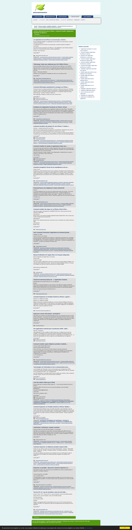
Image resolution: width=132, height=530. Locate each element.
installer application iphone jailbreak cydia (64, 80)
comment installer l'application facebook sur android (51, 182)
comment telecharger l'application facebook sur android (88, 66)
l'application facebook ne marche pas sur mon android (54, 206)
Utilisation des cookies (68, 521)
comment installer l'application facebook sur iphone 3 (43, 81)
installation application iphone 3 (88, 88)
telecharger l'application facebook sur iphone (58, 102)
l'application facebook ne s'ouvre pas (60, 121)
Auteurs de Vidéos (54, 19)
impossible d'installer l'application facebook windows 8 (49, 161)
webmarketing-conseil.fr (41, 246)
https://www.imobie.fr (40, 138)
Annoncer (77, 19)
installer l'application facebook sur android (56, 183)
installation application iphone (88, 90)
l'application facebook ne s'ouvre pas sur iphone (52, 58)
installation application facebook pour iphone (88, 69)
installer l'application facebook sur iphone (52, 164)
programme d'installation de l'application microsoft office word (51, 399)
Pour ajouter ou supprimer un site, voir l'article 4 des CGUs (46, 522)
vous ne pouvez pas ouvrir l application (87, 92)
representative (50, 16)
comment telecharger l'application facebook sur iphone (50, 143)
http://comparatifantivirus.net (42, 418)
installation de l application (87, 95)
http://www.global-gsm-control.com (43, 359)
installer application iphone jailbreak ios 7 (48, 80)
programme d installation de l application (44, 402)
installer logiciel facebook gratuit (46, 486)
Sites (47, 19)
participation (62, 16)
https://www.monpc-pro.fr (41, 293)
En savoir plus (88, 528)
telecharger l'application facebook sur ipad (48, 273)
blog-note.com (39, 272)
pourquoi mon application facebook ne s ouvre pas (86, 56)
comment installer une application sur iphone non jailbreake (48, 464)
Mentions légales (41, 521)
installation (75, 16)
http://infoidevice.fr (40, 160)
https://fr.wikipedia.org (41, 379)
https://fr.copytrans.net (41, 229)
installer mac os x (60, 442)
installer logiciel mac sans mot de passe (67, 362)
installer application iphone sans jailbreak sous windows (88, 73)
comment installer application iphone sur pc (48, 140)
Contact (83, 19)
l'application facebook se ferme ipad (66, 120)
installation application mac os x (49, 442)
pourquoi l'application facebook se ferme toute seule (53, 513)
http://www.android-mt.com (42, 201)
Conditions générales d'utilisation (54, 521)
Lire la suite (36, 52)
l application (38, 16)
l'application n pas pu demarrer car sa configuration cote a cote (51, 511)
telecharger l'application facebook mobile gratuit (61, 103)
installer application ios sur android (87, 86)
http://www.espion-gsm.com (42, 460)
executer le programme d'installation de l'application (51, 421)
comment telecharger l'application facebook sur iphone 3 (50, 57)
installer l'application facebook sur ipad (64, 273)
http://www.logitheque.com (42, 180)
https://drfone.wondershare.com (43, 119)
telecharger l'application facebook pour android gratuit (51, 247)
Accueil (35, 19)
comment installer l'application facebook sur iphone (58, 59)
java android (87, 16)
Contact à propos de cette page (82, 521)
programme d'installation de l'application (63, 401)
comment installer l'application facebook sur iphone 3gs (87, 59)
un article (70, 19)
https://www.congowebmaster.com (43, 78)
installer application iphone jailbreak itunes (87, 79)
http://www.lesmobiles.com (42, 509)
